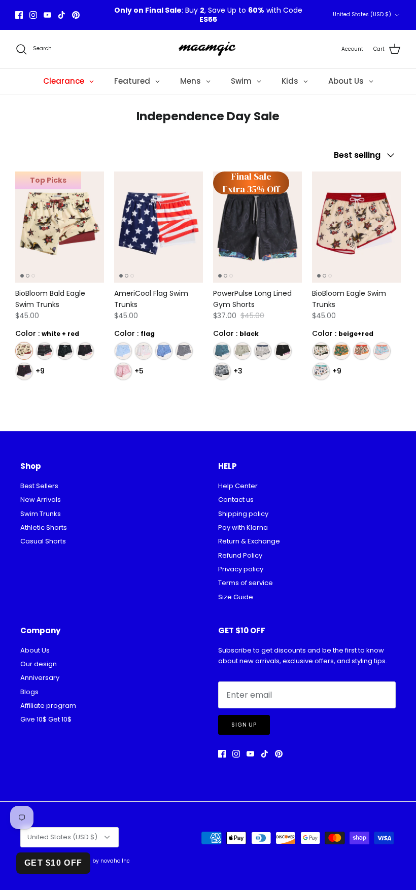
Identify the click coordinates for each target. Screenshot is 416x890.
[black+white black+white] (65, 351)
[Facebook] (19, 15)
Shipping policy (243, 514)
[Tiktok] (61, 15)
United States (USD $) (362, 14)
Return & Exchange (249, 541)
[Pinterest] (76, 15)
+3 (237, 371)
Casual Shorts (43, 541)
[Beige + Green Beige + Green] (321, 351)
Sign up (244, 725)
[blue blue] (163, 351)
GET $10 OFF (53, 863)
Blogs (29, 692)
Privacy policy (240, 569)
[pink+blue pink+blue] (382, 351)
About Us (35, 650)
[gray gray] (242, 351)
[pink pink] (123, 371)
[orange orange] (361, 351)
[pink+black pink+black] (44, 351)
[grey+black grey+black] (222, 371)
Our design (38, 664)
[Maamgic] (208, 49)
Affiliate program (48, 705)
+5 (139, 371)
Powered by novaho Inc (99, 861)
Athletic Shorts (43, 527)
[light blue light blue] (123, 351)
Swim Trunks (40, 514)
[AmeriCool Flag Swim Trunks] (158, 227)
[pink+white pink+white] (143, 351)
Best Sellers (39, 486)
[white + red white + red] (24, 351)
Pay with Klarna (243, 527)
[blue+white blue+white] (222, 351)
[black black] (184, 351)
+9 (40, 371)
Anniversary (39, 677)
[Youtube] (47, 15)
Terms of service (245, 583)
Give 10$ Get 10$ (46, 719)
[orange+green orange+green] (341, 351)
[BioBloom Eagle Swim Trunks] (356, 227)
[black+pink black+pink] (85, 351)
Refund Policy (240, 555)
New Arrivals (40, 499)
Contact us (236, 499)
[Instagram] (33, 15)
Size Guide (235, 597)
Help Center (238, 486)
